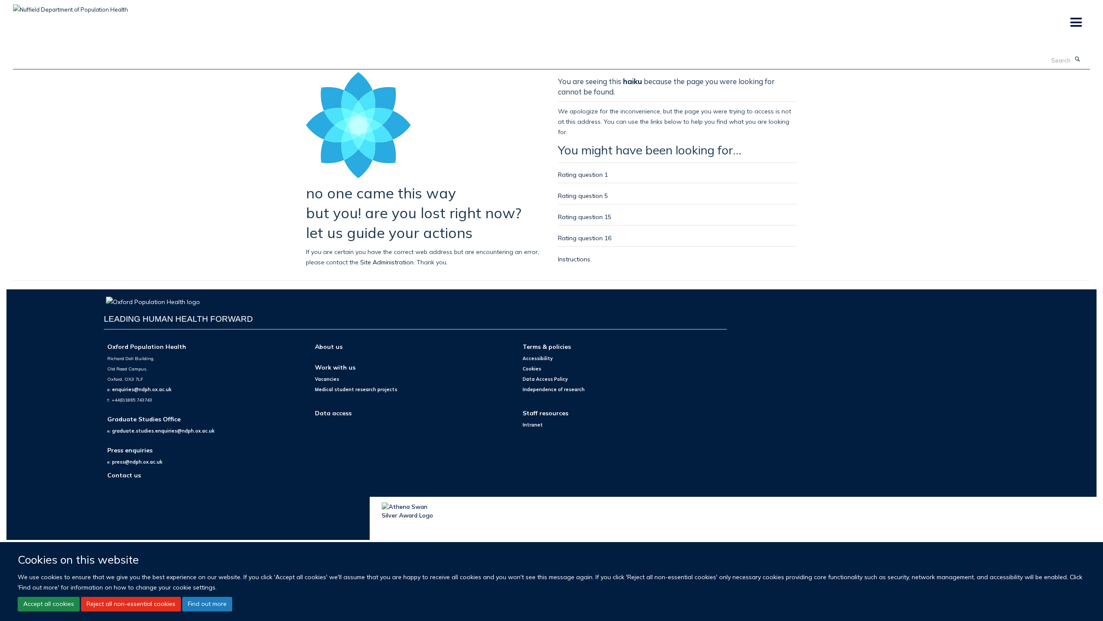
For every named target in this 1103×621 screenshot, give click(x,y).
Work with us (335, 367)
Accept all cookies (48, 604)
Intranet (533, 425)
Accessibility (538, 358)
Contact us (124, 475)
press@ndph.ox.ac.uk (137, 462)
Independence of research (554, 389)
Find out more (207, 604)
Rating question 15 (584, 216)
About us (329, 346)
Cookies (532, 369)
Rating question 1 (583, 174)
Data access (333, 413)
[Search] (1077, 59)
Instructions (574, 259)
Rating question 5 (583, 195)
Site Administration (387, 262)
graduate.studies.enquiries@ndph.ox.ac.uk (163, 431)
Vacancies (327, 379)
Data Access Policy (545, 379)
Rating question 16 (584, 238)
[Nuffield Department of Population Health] (70, 6)
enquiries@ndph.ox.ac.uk (141, 389)
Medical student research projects (356, 389)
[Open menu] (1075, 23)
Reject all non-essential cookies (131, 604)
